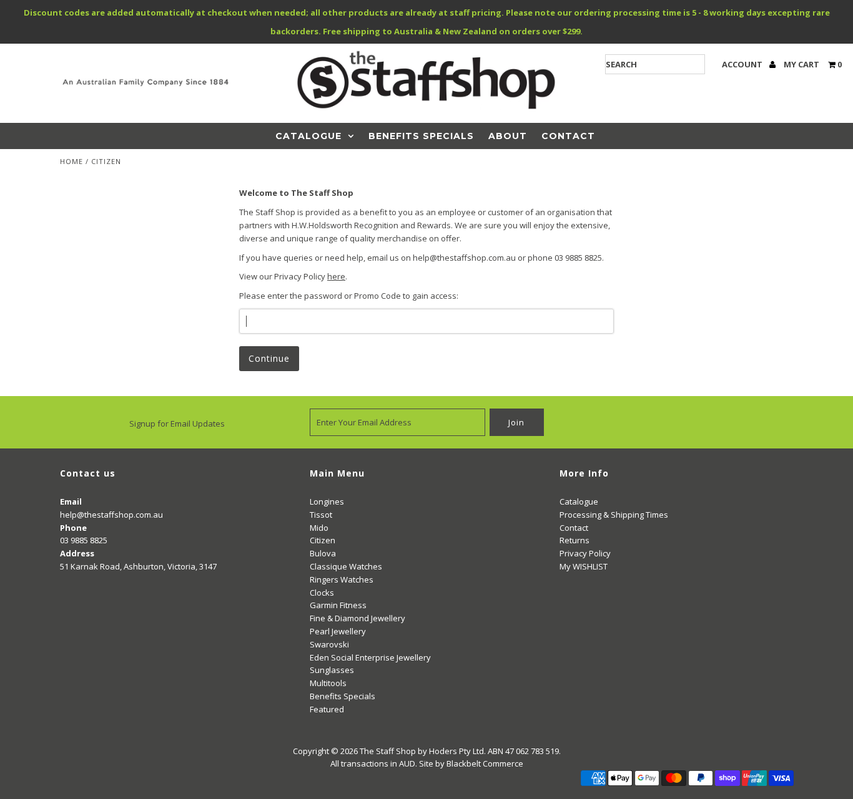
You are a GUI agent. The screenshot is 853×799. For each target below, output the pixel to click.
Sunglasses (332, 670)
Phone (73, 527)
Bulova (323, 553)
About (507, 136)
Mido (319, 527)
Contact (568, 136)
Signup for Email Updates (177, 423)
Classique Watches (346, 566)
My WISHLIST (584, 566)
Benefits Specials (421, 136)
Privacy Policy (585, 553)
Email (71, 501)
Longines (327, 501)
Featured (327, 709)
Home (71, 161)
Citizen (322, 540)
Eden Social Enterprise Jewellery (370, 657)
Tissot (321, 514)
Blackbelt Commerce (484, 763)
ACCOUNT (743, 64)
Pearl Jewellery (338, 631)
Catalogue (308, 136)
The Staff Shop (388, 751)
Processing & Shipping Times (614, 514)
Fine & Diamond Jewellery (357, 618)
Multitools (328, 683)
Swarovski (329, 644)
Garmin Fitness (338, 605)
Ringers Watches (341, 579)
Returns (574, 540)
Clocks (322, 592)
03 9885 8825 (83, 540)
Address (77, 553)
